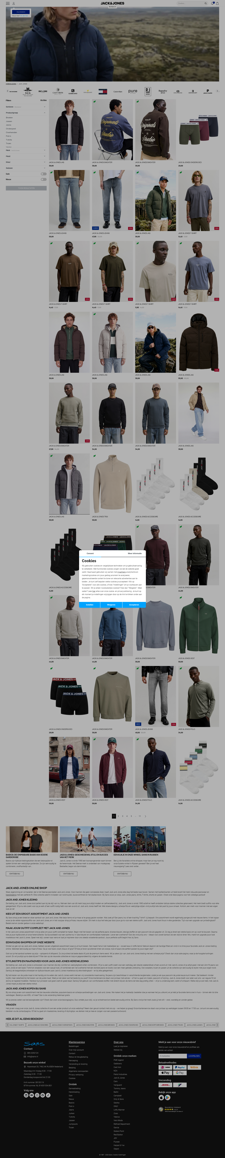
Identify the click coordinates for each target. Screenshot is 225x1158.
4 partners (121, 572)
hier (93, 591)
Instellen (89, 605)
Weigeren (111, 605)
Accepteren (134, 605)
